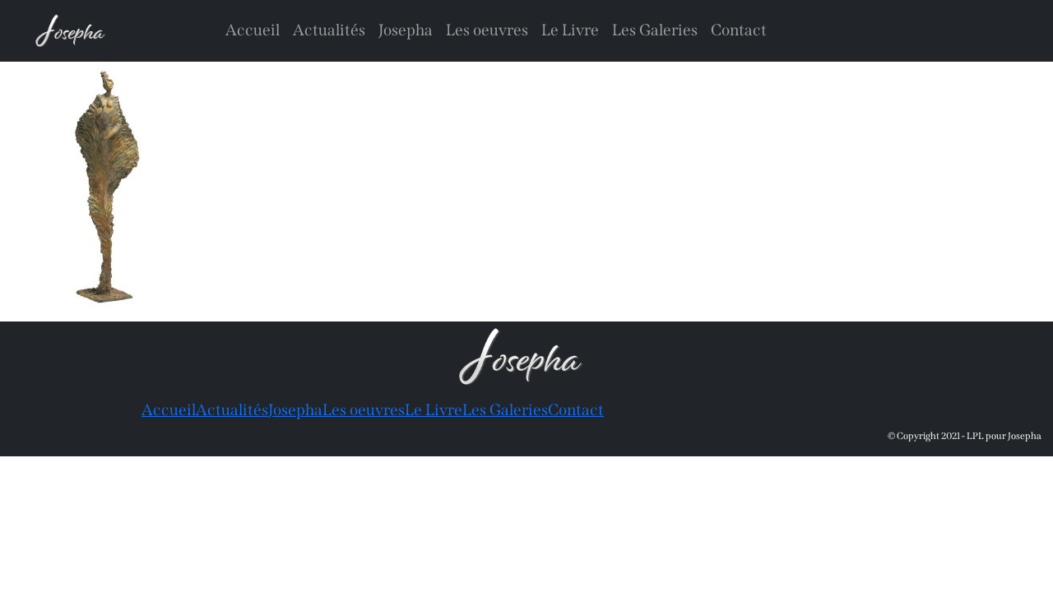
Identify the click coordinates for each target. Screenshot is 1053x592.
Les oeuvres (487, 30)
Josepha (405, 30)
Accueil (252, 30)
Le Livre (570, 30)
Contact (739, 30)
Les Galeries (655, 30)
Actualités (329, 30)
